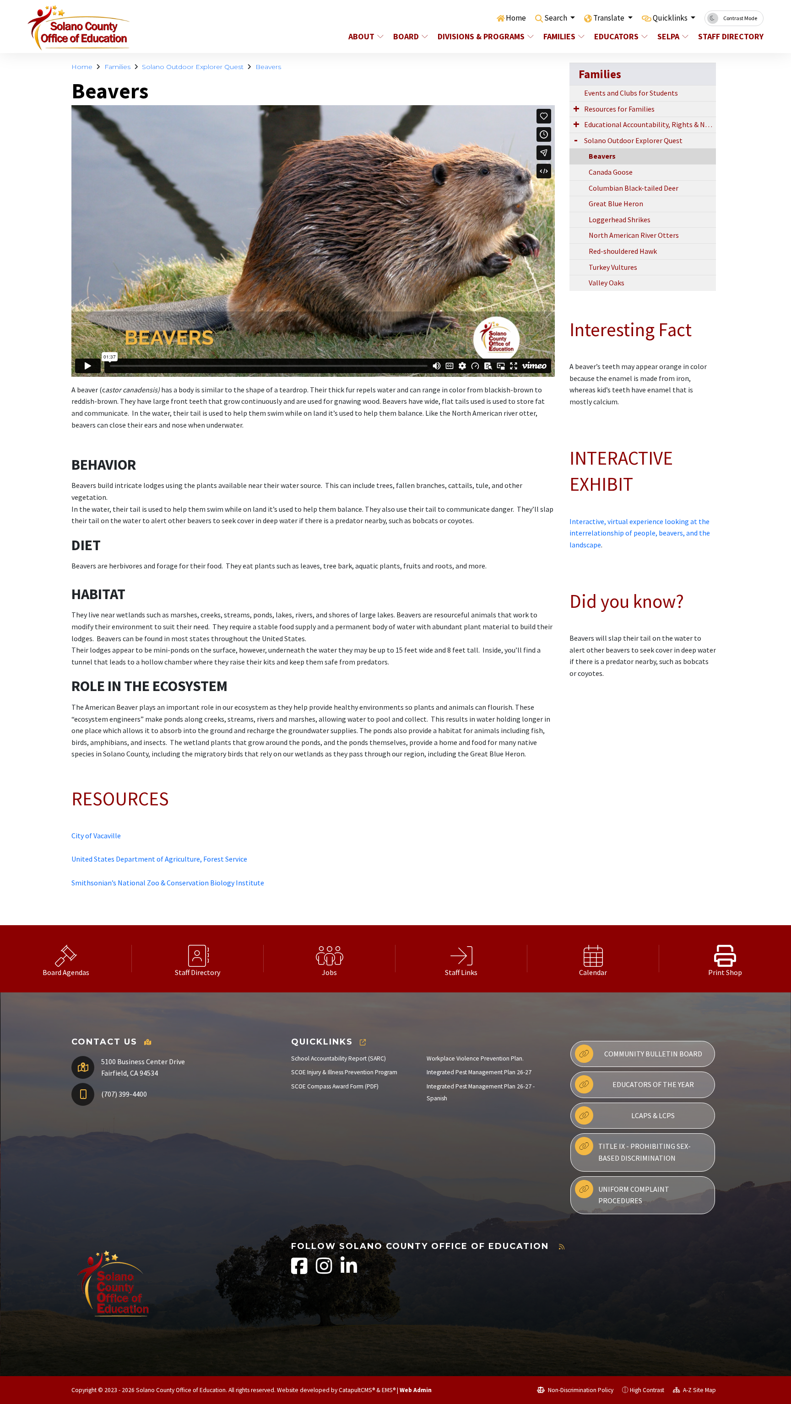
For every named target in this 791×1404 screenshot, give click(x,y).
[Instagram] (325, 1271)
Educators (616, 36)
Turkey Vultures (613, 267)
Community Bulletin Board (653, 1053)
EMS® (389, 1390)
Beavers (268, 67)
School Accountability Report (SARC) (338, 1058)
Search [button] (556, 18)
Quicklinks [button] (671, 18)
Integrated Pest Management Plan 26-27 (479, 1072)
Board (406, 36)
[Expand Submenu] (576, 108)
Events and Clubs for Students (631, 92)
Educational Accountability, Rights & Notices (650, 124)
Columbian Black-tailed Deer (633, 188)
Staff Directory (727, 36)
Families (559, 36)
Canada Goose (611, 172)
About (361, 36)
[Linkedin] (349, 1271)
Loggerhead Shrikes (619, 219)
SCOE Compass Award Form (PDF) (335, 1086)
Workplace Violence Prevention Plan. (475, 1058)
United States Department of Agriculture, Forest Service (159, 858)
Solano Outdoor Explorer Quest (193, 67)
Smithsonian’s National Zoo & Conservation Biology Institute (167, 882)
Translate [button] (609, 18)
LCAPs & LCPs (653, 1115)
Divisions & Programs (481, 36)
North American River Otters (634, 235)
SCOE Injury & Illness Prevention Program (344, 1072)
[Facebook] (300, 1271)
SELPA (668, 36)
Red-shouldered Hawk (623, 251)
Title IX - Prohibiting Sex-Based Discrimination (644, 1152)
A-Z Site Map (699, 1390)
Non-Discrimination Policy (580, 1390)
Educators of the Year (653, 1084)
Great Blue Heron (616, 203)
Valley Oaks (606, 282)
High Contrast (647, 1390)
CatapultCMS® (357, 1390)
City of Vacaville (96, 835)
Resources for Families (619, 108)
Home (516, 18)
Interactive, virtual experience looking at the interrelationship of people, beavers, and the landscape (639, 533)
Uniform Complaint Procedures (633, 1195)
